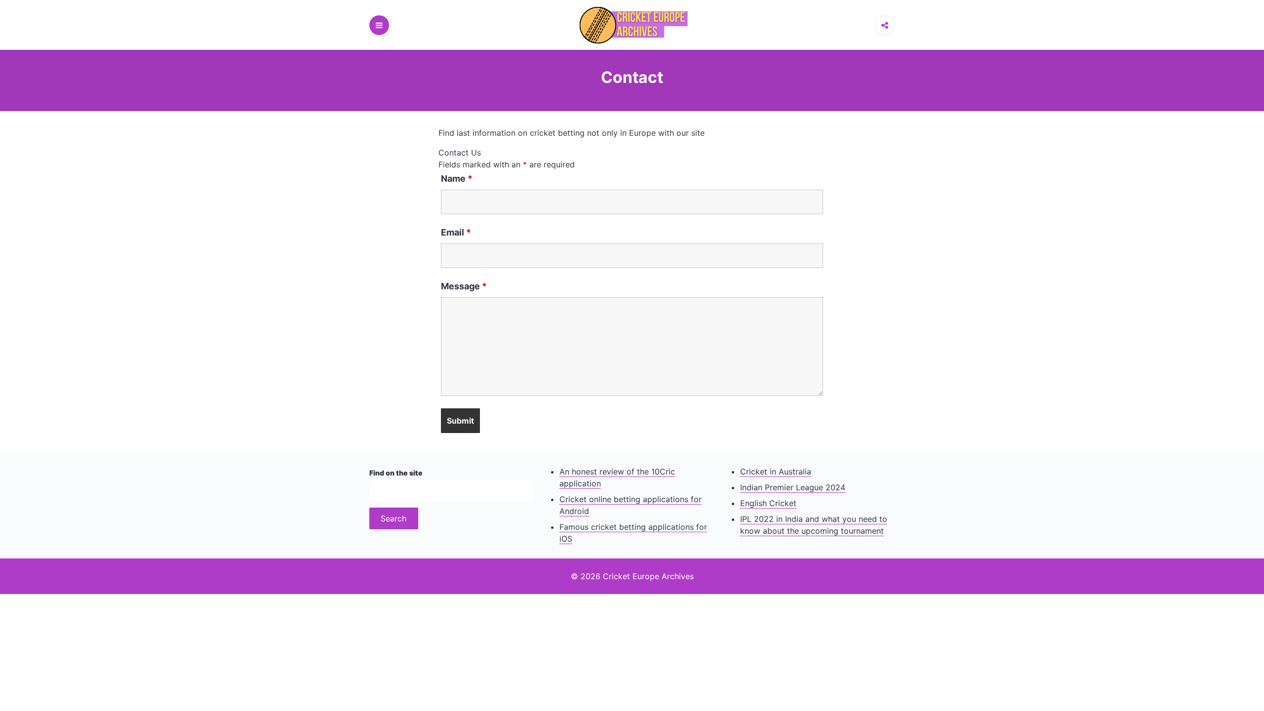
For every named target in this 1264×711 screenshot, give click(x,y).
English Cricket (768, 503)
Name (457, 179)
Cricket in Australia (775, 471)
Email (456, 232)
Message (464, 286)
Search (393, 518)
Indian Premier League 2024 (792, 487)
